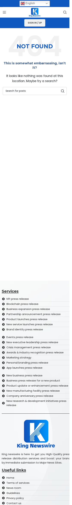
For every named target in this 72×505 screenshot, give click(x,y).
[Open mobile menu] (4, 12)
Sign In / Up (35, 22)
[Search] (65, 12)
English (30, 3)
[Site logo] (35, 12)
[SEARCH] (63, 91)
